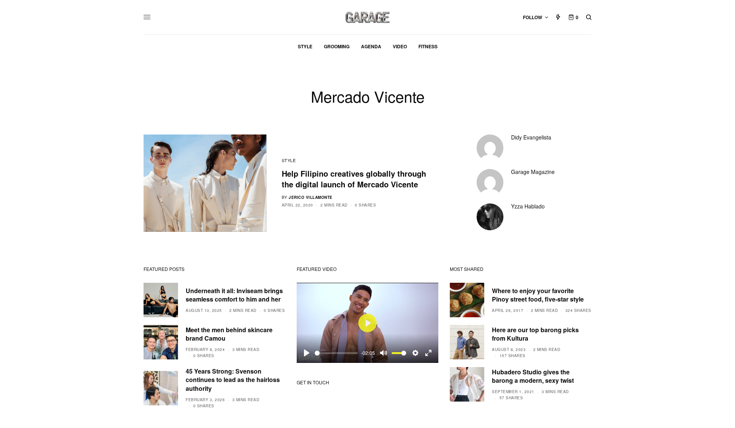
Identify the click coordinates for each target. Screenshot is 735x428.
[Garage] (367, 17)
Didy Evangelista (531, 137)
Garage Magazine (533, 171)
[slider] (336, 353)
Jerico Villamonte (311, 197)
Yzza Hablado (528, 206)
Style (289, 160)
